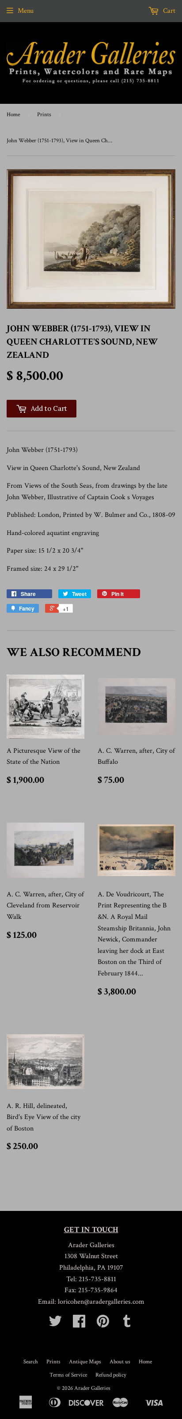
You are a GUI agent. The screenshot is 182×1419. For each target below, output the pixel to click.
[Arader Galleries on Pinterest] (103, 1324)
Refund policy (110, 1375)
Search (30, 1362)
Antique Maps (85, 1362)
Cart (168, 10)
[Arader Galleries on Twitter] (55, 1324)
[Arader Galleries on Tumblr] (126, 1324)
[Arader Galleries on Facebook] (79, 1324)
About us (120, 1362)
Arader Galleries (92, 1388)
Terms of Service (68, 1375)
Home (13, 114)
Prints (44, 114)
